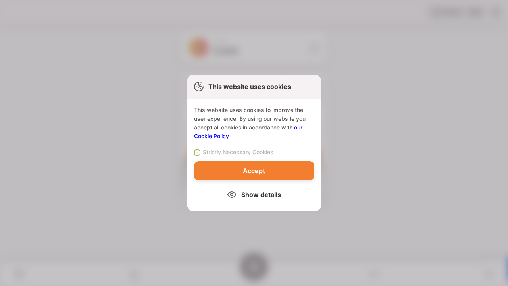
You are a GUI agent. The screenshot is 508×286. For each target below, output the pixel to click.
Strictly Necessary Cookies (238, 152)
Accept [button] (254, 171)
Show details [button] (261, 195)
